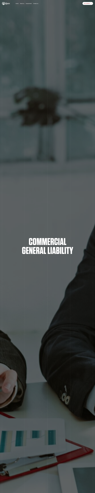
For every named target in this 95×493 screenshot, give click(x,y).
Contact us (35, 3)
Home (17, 3)
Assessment (29, 3)
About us (22, 3)
